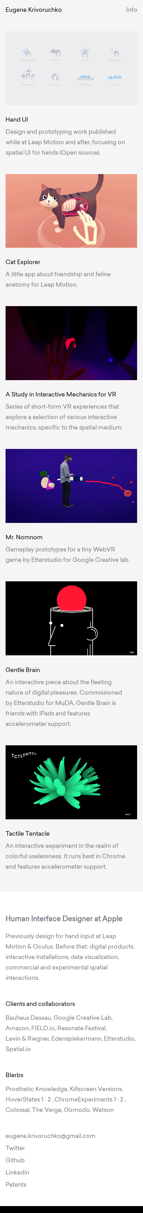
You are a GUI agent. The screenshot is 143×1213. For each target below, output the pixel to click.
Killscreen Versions (96, 1089)
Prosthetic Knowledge (36, 1089)
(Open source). (80, 153)
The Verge (46, 1110)
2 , (49, 1100)
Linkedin (17, 1173)
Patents (16, 1185)
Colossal (18, 1110)
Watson (103, 1110)
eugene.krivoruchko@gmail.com (50, 1136)
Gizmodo (77, 1110)
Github (15, 1161)
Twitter (15, 1148)
